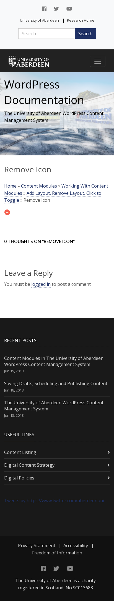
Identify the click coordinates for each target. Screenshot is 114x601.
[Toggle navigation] (97, 61)
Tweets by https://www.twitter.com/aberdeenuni (54, 501)
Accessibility (75, 545)
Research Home (80, 20)
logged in (41, 284)
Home (10, 186)
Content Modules (39, 186)
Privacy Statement (36, 545)
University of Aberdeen (39, 20)
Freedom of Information (57, 553)
